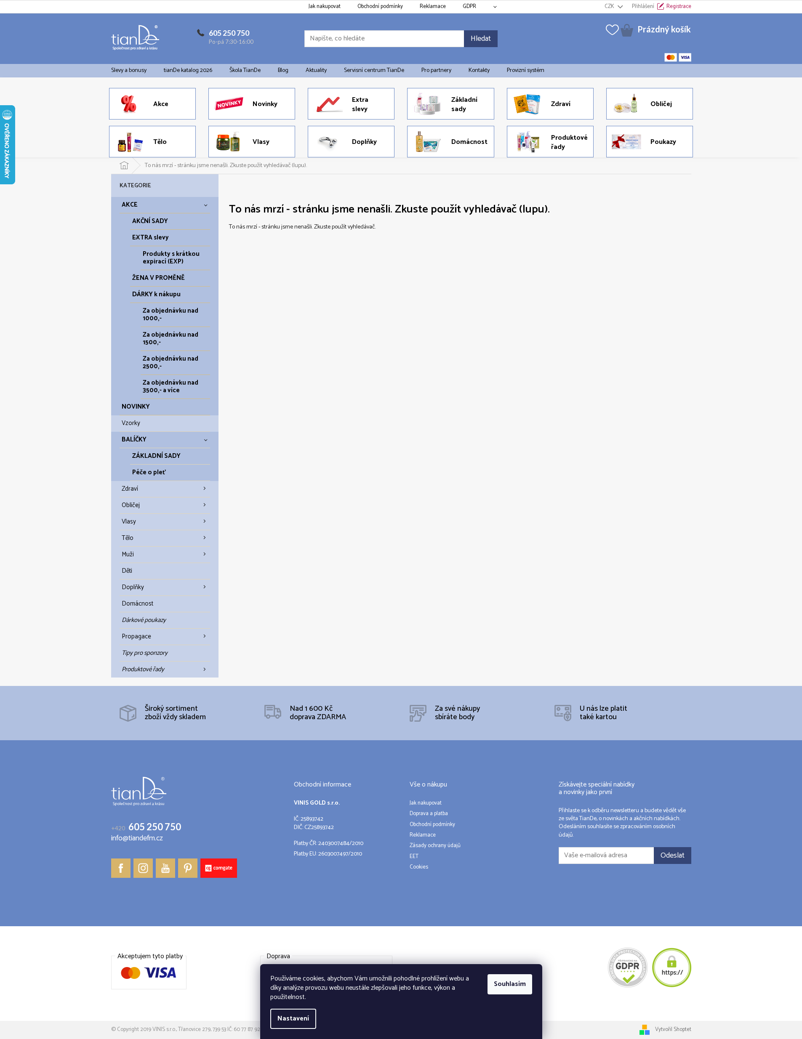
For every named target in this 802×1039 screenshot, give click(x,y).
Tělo (127, 538)
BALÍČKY (134, 439)
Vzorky (131, 423)
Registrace (678, 7)
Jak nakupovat (325, 6)
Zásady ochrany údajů (435, 846)
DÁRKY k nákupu (156, 294)
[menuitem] (129, 70)
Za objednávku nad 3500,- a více (170, 386)
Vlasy (129, 521)
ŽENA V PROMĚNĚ (158, 278)
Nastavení (293, 1018)
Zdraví (130, 489)
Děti (127, 571)
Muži (128, 554)
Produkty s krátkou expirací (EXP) (171, 258)
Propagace (136, 636)
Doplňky (133, 587)
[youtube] (165, 868)
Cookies (419, 867)
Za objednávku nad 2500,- (170, 362)
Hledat (481, 38)
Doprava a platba (429, 814)
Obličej (131, 505)
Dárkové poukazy (144, 620)
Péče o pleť (149, 472)
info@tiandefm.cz (137, 838)
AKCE (130, 204)
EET (414, 857)
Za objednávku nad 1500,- (170, 339)
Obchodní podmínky (380, 6)
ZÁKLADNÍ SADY (156, 456)
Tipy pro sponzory (145, 653)
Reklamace (433, 6)
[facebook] (121, 868)
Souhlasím (510, 984)
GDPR (469, 6)
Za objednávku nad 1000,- (170, 315)
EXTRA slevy (150, 237)
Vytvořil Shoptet (673, 1029)
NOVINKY (136, 406)
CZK (610, 7)
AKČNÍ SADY (150, 221)
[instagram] (143, 868)
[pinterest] (187, 868)
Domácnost (137, 603)
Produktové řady (143, 669)
